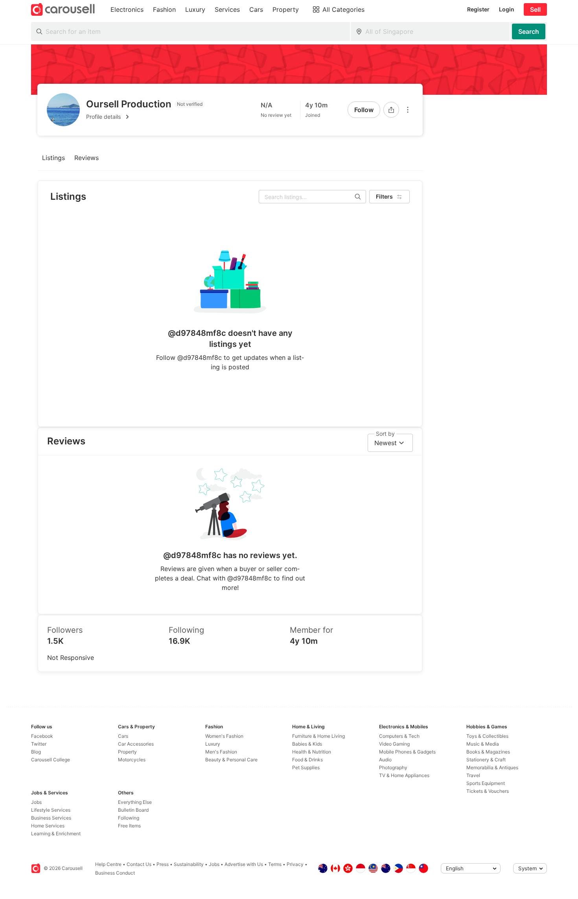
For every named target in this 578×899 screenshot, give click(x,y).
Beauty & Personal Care (231, 760)
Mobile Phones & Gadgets (407, 752)
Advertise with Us (244, 864)
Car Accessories (136, 744)
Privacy (295, 864)
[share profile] (391, 110)
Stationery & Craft (486, 760)
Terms (275, 864)
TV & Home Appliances (404, 775)
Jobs (36, 802)
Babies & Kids (307, 744)
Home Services (47, 826)
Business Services (51, 818)
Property (127, 752)
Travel (473, 775)
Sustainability (189, 864)
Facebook (42, 736)
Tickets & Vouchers (487, 791)
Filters (384, 196)
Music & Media (482, 744)
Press (162, 864)
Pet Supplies (306, 767)
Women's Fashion (224, 736)
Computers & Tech (399, 736)
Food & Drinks (307, 760)
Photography (393, 767)
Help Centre (108, 864)
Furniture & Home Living (318, 736)
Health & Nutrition (311, 752)
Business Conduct (115, 873)
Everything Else (135, 802)
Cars (123, 736)
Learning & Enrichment (56, 833)
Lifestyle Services (50, 810)
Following (128, 818)
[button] (145, 117)
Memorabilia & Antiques (492, 767)
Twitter (38, 744)
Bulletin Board (133, 810)
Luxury (212, 744)
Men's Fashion (221, 752)
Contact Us (139, 864)
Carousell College (50, 760)
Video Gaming (394, 744)
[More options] (407, 109)
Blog (36, 752)
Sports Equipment (485, 783)
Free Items (129, 826)
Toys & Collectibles (487, 736)
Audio (385, 760)
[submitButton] (528, 31)
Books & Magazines (488, 752)
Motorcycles (131, 760)
